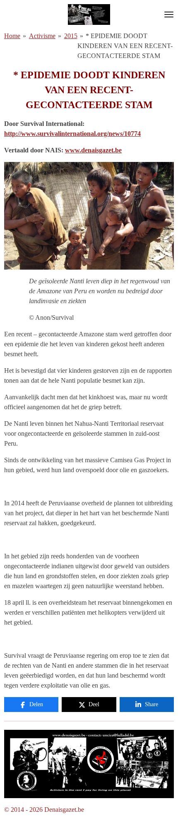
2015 (70, 35)
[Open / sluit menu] (169, 14)
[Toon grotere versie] (89, 764)
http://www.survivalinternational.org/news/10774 (72, 133)
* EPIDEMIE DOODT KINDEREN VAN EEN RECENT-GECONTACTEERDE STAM (125, 45)
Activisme (42, 35)
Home (12, 35)
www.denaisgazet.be (93, 150)
